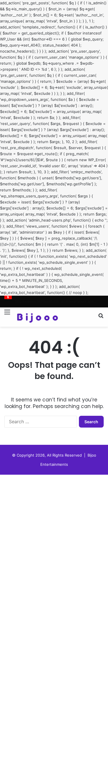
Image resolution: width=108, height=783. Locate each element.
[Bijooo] (37, 317)
